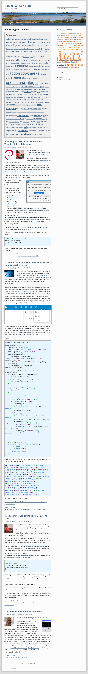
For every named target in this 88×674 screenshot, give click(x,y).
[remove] (64, 56)
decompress (9, 49)
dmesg (22, 91)
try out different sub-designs (18, 648)
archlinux (9, 87)
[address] (61, 33)
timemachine (23, 131)
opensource (16, 82)
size (12, 66)
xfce (29, 66)
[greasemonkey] (63, 47)
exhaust (60, 43)
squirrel (16, 42)
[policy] (78, 53)
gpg (7, 51)
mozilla (45, 63)
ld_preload (37, 119)
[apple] (80, 33)
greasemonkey (17, 78)
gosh (16, 637)
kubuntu (35, 78)
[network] (60, 53)
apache (27, 89)
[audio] (63, 35)
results (27, 124)
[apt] (60, 35)
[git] (72, 45)
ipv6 (43, 94)
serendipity (9, 89)
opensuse (37, 87)
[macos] (63, 51)
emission (80, 41)
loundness (13, 97)
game (31, 115)
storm (18, 102)
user (33, 60)
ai (35, 105)
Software (13, 24)
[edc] (67, 41)
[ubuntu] (66, 62)
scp (22, 56)
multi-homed (14, 121)
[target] (70, 60)
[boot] (67, 37)
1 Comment (19, 254)
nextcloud (36, 39)
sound (38, 99)
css (32, 66)
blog (14, 45)
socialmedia (9, 42)
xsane (40, 134)
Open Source (12, 254)
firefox (33, 63)
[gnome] (75, 45)
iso (32, 119)
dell (18, 91)
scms (43, 124)
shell (41, 56)
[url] (65, 64)
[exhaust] (57, 43)
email (28, 63)
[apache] (75, 33)
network (26, 51)
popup (12, 124)
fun (79, 43)
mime (33, 97)
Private (6, 655)
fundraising (64, 45)
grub (7, 119)
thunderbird (20, 66)
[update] (71, 62)
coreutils (30, 45)
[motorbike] (72, 51)
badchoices (10, 39)
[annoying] (71, 33)
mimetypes (39, 97)
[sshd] (67, 58)
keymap (79, 49)
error (41, 91)
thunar (12, 130)
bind (39, 108)
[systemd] (66, 60)
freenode (30, 49)
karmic (30, 78)
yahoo (47, 69)
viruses (47, 130)
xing (46, 83)
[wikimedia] (82, 64)
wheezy (12, 134)
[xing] (76, 67)
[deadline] (67, 39)
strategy (29, 127)
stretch (34, 127)
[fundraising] (62, 45)
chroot (8, 112)
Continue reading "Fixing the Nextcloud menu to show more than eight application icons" (25, 503)
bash (30, 42)
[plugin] (74, 53)
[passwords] (65, 53)
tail (16, 60)
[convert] (60, 39)
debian (44, 45)
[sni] (57, 58)
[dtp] (64, 41)
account (36, 42)
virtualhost (42, 130)
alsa (23, 89)
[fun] (78, 43)
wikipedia (32, 134)
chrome (14, 63)
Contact (20, 24)
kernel (8, 97)
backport (47, 66)
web (40, 60)
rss (11, 56)
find (25, 49)
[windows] (67, 67)
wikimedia (22, 134)
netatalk (26, 121)
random (24, 99)
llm (43, 119)
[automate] (66, 35)
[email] (70, 41)
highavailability (19, 119)
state (20, 42)
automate (9, 45)
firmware (45, 91)
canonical (45, 108)
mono (45, 97)
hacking (25, 94)
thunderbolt (38, 102)
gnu (42, 48)
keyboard (74, 49)
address (15, 89)
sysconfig (23, 102)
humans (17, 39)
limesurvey (24, 105)
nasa (21, 121)
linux (40, 63)
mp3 (45, 119)
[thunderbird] (74, 60)
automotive (74, 35)
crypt (40, 45)
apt (30, 108)
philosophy (43, 121)
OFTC (70, 79)
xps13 (17, 105)
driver (62, 41)
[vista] (72, 64)
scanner (38, 124)
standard (9, 102)
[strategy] (73, 58)
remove (47, 87)
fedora (23, 87)
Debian (6, 254)
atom (48, 42)
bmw (65, 37)
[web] (78, 64)
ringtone (32, 124)
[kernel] (68, 49)
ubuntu (40, 83)
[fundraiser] (81, 43)
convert (19, 112)
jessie (19, 69)
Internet (6, 507)
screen (8, 66)
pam (38, 121)
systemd (45, 127)
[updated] (76, 62)
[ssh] (64, 58)
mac (18, 97)
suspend (39, 127)
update (47, 102)
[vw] (75, 64)
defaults (23, 63)
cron (36, 45)
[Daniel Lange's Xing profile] (58, 77)
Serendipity (13, 668)
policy (46, 39)
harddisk (76, 47)
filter (7, 69)
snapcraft (18, 127)
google (47, 49)
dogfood (27, 91)
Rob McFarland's (33, 648)
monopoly (31, 69)
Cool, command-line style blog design (23, 611)
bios (35, 89)
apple (26, 108)
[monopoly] (67, 51)
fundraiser (23, 115)
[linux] (81, 49)
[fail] (66, 43)
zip (48, 60)
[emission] (78, 41)
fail (19, 87)
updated (25, 42)
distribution (35, 112)
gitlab (38, 49)
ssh (44, 56)
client (19, 63)
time (16, 130)
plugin (32, 82)
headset (39, 94)
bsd (45, 89)
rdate (8, 56)
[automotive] (71, 35)
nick (30, 51)
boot (38, 89)
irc (22, 51)
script (28, 55)
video (36, 60)
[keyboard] (72, 49)
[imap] (78, 47)
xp (37, 134)
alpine (20, 89)
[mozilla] (77, 51)
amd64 (39, 105)
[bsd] (70, 37)
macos (22, 97)
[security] (73, 56)
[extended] (62, 43)
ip (25, 119)
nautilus (9, 99)
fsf (16, 115)
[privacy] (60, 56)
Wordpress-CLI (21, 633)
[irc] (82, 47)
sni (22, 127)
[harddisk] (74, 47)
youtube (44, 60)
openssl (37, 51)
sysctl (28, 102)
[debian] (72, 39)
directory (16, 49)
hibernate (12, 119)
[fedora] (69, 43)
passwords (43, 51)
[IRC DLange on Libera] (57, 79)
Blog (5, 24)
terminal (22, 60)
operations (33, 121)
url (31, 60)
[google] (82, 45)
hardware (34, 94)
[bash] (80, 35)
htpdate (11, 51)
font (37, 63)
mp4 (7, 121)
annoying (19, 108)
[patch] (70, 53)
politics (8, 124)
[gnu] (79, 45)
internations (29, 87)
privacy (38, 69)
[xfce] (73, 67)
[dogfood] (82, 39)
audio (32, 89)
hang (29, 94)
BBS (45, 644)
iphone (28, 119)
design (29, 256)
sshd (42, 99)
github (20, 94)
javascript (28, 39)
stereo (15, 102)
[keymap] (77, 49)
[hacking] (70, 47)
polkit (42, 87)
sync (13, 60)
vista (7, 134)
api (45, 42)
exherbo (41, 112)
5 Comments (12, 507)
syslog (32, 102)
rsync (14, 56)
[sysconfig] (61, 60)
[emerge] (74, 41)
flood (7, 94)
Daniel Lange (13, 147)
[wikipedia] (62, 67)
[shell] (79, 56)
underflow (35, 130)
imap (15, 69)
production (31, 105)
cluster (24, 45)
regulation (18, 124)
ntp (33, 51)
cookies (23, 112)
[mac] (60, 51)
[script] (68, 56)
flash (13, 115)
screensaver (10, 127)
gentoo (37, 115)
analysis (11, 108)
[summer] (78, 58)
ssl (25, 127)
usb (7, 105)
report (23, 124)
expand (21, 49)
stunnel (8, 60)
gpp (43, 115)
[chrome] (77, 37)
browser (9, 63)
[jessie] (64, 49)
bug (41, 74)
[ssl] (70, 58)
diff (20, 105)
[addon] (57, 33)
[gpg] (60, 47)
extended (9, 115)
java (26, 78)
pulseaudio (15, 99)
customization (39, 66)
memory (28, 97)
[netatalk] (82, 51)
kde (46, 94)
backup (34, 108)
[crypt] (64, 39)
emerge (76, 41)
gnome (8, 78)
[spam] (60, 58)
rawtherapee (31, 99)
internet (22, 39)
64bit (7, 74)
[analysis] (65, 33)
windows (12, 105)
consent (13, 112)
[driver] (60, 41)
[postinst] (81, 53)
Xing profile (61, 77)
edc (68, 41)
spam (43, 69)
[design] (78, 39)
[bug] (73, 37)
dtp (38, 91)
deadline (29, 112)
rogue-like (29, 641)
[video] (68, 64)
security (36, 56)
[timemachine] (80, 60)
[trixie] (62, 62)
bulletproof (15, 87)
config (44, 74)
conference (13, 91)
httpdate (18, 51)
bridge (42, 89)
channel (18, 45)
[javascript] (58, 49)
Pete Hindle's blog (10, 635)
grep (46, 115)
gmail (11, 69)
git (35, 49)
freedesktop (13, 94)
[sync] (57, 60)
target (8, 131)
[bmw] (63, 37)
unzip (28, 60)
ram (20, 99)
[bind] (60, 37)
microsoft (23, 69)
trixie (30, 131)
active (42, 42)
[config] (82, 37)
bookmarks (29, 73)
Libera (66, 79)
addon (14, 73)
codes (8, 91)
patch (42, 39)
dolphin (34, 92)
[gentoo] (67, 45)
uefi (43, 102)
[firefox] (73, 43)
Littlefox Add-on (11, 595)
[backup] (76, 35)
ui (27, 66)
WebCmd (46, 637)
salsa (19, 56)
